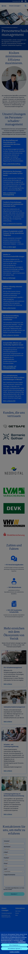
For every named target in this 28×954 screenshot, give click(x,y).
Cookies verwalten (14, 952)
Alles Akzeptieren (14, 945)
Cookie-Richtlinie (21, 942)
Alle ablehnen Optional (14, 948)
